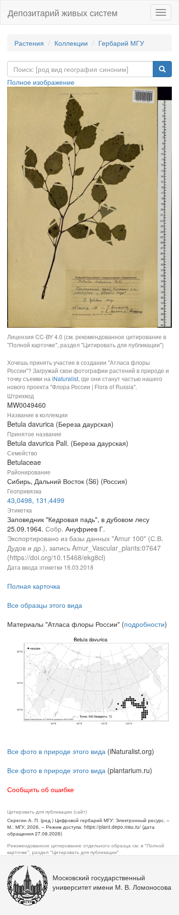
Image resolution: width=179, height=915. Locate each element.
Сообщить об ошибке (40, 789)
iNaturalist (65, 378)
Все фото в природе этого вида (56, 751)
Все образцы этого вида (44, 605)
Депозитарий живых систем (62, 12)
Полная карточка (33, 586)
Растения (29, 43)
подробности (144, 624)
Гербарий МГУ (121, 43)
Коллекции (71, 43)
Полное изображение (40, 82)
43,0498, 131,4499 (35, 500)
